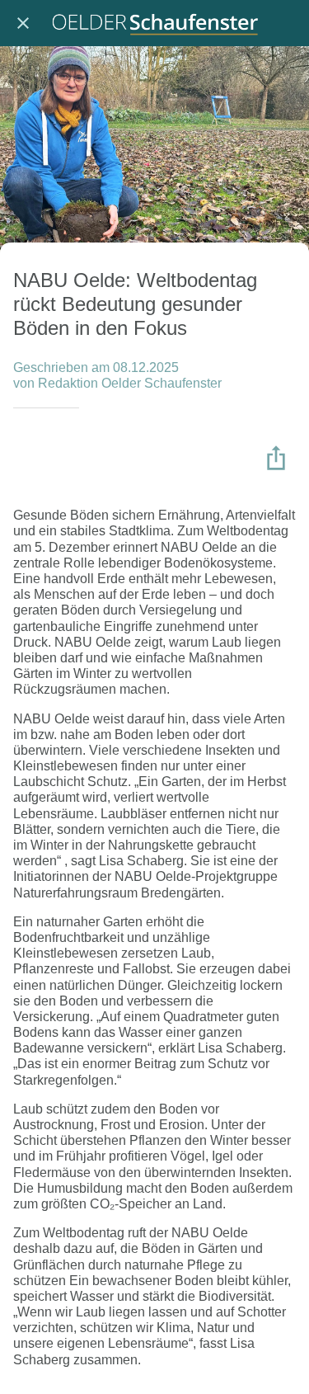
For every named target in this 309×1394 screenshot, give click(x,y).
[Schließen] (23, 23)
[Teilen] (276, 458)
